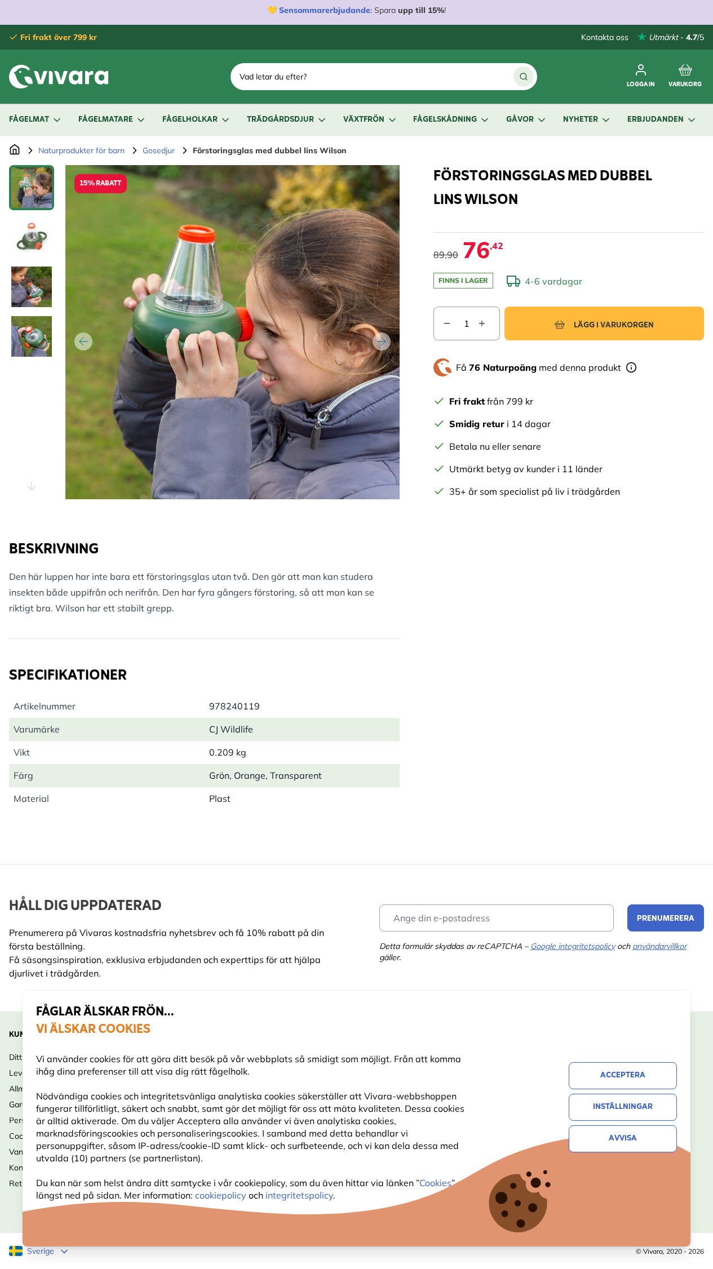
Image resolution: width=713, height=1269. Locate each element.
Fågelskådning (445, 120)
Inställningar (623, 1107)
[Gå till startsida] (14, 150)
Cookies (435, 1182)
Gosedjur (159, 150)
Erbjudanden (655, 120)
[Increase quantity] (488, 323)
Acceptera (622, 1075)
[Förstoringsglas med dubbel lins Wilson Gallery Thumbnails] (31, 332)
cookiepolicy (222, 1195)
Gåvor (520, 120)
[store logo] (58, 76)
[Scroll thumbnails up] (32, 179)
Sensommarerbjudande (324, 10)
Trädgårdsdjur (280, 120)
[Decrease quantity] (442, 323)
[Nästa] (382, 341)
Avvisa (623, 1139)
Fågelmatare (105, 120)
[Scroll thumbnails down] (32, 486)
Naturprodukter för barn (81, 150)
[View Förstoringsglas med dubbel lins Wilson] (31, 187)
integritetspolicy (299, 1195)
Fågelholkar (190, 120)
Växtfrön (363, 120)
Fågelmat (29, 120)
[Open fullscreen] (232, 332)
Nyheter (580, 120)
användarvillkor (659, 946)
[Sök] (523, 76)
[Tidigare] (83, 341)
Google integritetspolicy (572, 946)
